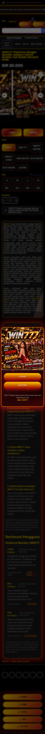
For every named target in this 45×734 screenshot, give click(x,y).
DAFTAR (22, 385)
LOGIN (22, 376)
